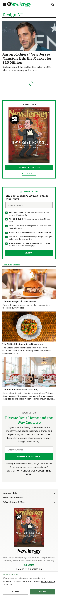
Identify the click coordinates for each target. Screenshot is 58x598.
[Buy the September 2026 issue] (29, 135)
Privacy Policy (48, 581)
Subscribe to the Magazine (29, 167)
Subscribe (29, 565)
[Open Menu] (4, 4)
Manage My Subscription (29, 569)
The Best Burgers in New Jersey (19, 301)
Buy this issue (29, 173)
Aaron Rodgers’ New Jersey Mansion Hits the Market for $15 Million (27, 58)
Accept (42, 592)
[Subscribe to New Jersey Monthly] (29, 527)
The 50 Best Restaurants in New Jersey (22, 343)
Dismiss (15, 592)
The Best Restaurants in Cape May (20, 389)
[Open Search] (52, 4)
